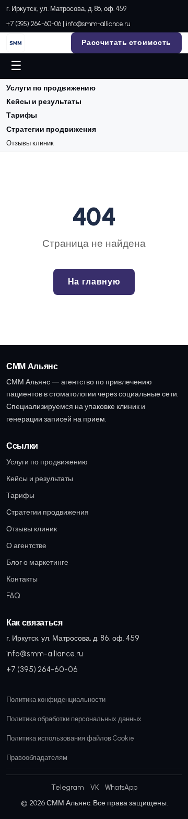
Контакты (22, 579)
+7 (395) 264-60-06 (33, 24)
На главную (94, 282)
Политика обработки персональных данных (74, 719)
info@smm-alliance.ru (98, 24)
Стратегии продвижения (51, 129)
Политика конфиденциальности (55, 699)
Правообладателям (36, 757)
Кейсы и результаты (43, 101)
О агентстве (26, 545)
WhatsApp (121, 787)
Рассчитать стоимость (126, 42)
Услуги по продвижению (51, 88)
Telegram (67, 787)
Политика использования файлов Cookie (70, 738)
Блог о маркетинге (37, 562)
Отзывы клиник (30, 143)
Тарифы (21, 115)
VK (94, 787)
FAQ (13, 595)
